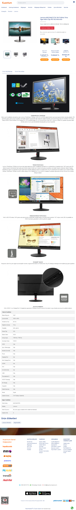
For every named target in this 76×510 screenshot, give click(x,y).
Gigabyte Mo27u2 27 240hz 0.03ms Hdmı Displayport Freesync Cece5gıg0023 (66, 51)
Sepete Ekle (44, 59)
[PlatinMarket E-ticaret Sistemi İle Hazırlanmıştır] (57, 501)
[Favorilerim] (70, 3)
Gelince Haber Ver (47, 28)
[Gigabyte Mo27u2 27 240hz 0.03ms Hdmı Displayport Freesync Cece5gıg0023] (66, 41)
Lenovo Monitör (6, 422)
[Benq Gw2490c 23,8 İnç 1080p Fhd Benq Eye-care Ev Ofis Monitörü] (55, 41)
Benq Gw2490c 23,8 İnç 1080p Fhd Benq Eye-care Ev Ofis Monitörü (55, 51)
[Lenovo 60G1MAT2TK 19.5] (20, 32)
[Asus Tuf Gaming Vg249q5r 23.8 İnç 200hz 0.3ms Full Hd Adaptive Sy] (44, 41)
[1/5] (40, 21)
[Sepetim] (73, 2)
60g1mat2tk (17, 422)
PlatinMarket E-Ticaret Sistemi (33, 508)
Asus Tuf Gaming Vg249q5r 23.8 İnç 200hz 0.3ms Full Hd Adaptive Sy (44, 51)
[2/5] (41, 21)
